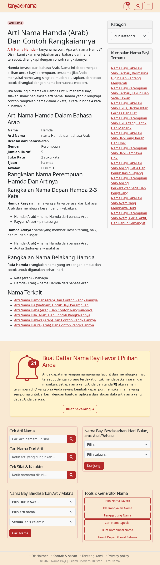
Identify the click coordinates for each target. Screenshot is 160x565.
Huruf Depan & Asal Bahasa (117, 537)
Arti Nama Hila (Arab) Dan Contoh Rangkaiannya (52, 315)
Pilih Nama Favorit (117, 501)
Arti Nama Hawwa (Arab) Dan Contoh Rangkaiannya (55, 320)
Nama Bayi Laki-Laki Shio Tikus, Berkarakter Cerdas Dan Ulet (129, 108)
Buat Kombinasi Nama (117, 530)
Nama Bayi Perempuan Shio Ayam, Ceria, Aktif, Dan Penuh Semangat (129, 218)
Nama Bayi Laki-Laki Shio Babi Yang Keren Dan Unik (127, 138)
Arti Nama (15, 23)
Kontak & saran (65, 556)
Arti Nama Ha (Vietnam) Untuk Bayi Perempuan (51, 305)
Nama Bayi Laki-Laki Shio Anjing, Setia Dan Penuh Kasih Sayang (128, 168)
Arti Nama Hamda (22, 49)
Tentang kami (92, 556)
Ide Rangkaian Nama (117, 508)
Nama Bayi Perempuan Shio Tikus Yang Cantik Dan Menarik (129, 123)
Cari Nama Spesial (117, 523)
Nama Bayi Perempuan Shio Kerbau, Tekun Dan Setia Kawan (130, 93)
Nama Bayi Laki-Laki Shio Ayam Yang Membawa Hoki (126, 203)
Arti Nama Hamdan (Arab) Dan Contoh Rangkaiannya (56, 300)
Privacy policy (118, 556)
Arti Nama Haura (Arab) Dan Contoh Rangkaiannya (54, 325)
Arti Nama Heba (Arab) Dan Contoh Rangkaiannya (53, 310)
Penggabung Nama (117, 515)
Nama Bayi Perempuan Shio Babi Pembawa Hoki (129, 153)
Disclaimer (39, 556)
